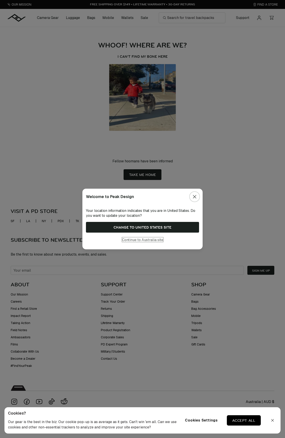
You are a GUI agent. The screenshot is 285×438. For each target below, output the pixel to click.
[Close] (194, 196)
